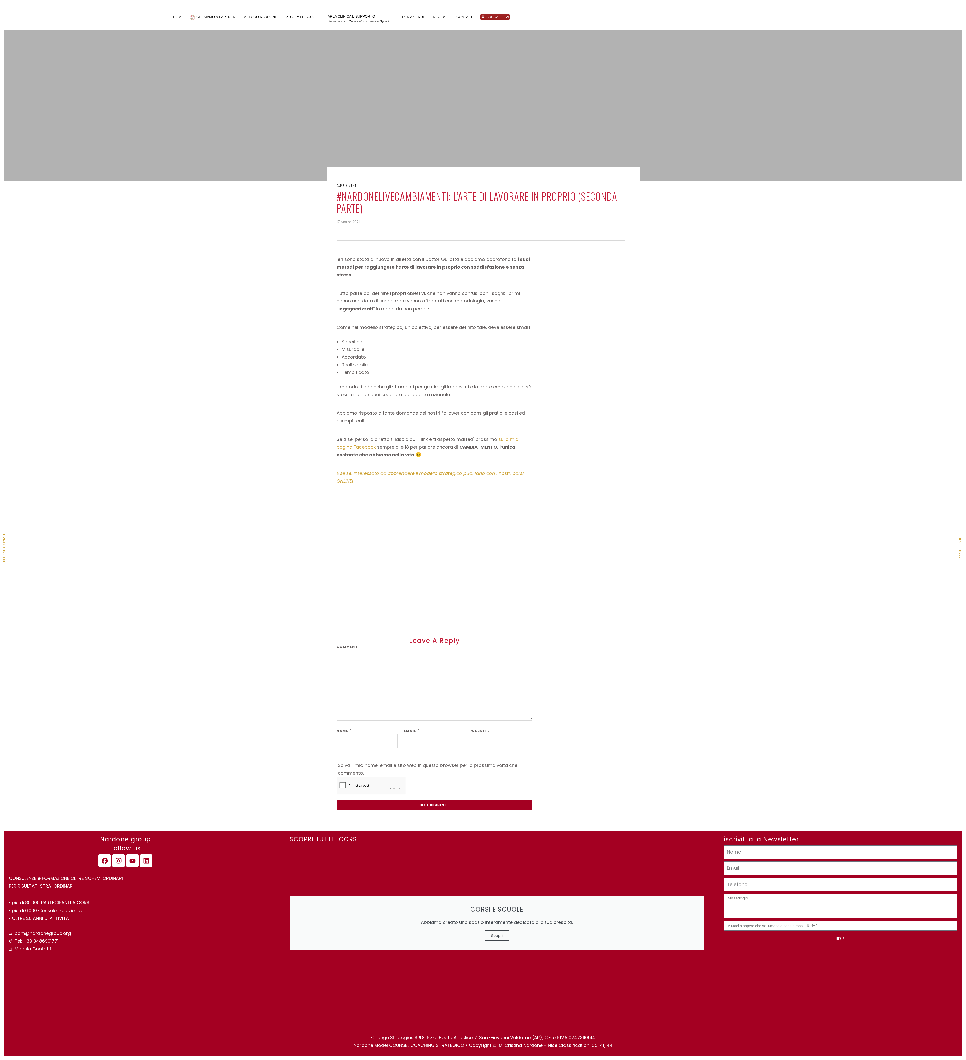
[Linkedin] (146, 860)
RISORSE (441, 17)
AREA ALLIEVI (497, 17)
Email (410, 730)
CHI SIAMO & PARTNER (215, 17)
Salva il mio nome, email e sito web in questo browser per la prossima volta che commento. (427, 769)
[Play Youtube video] (435, 550)
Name (342, 730)
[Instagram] (118, 860)
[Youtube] (132, 860)
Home (178, 17)
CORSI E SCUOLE (305, 17)
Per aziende (413, 17)
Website (480, 730)
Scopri (497, 935)
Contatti (465, 17)
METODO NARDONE (260, 17)
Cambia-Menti (347, 186)
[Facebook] (104, 860)
